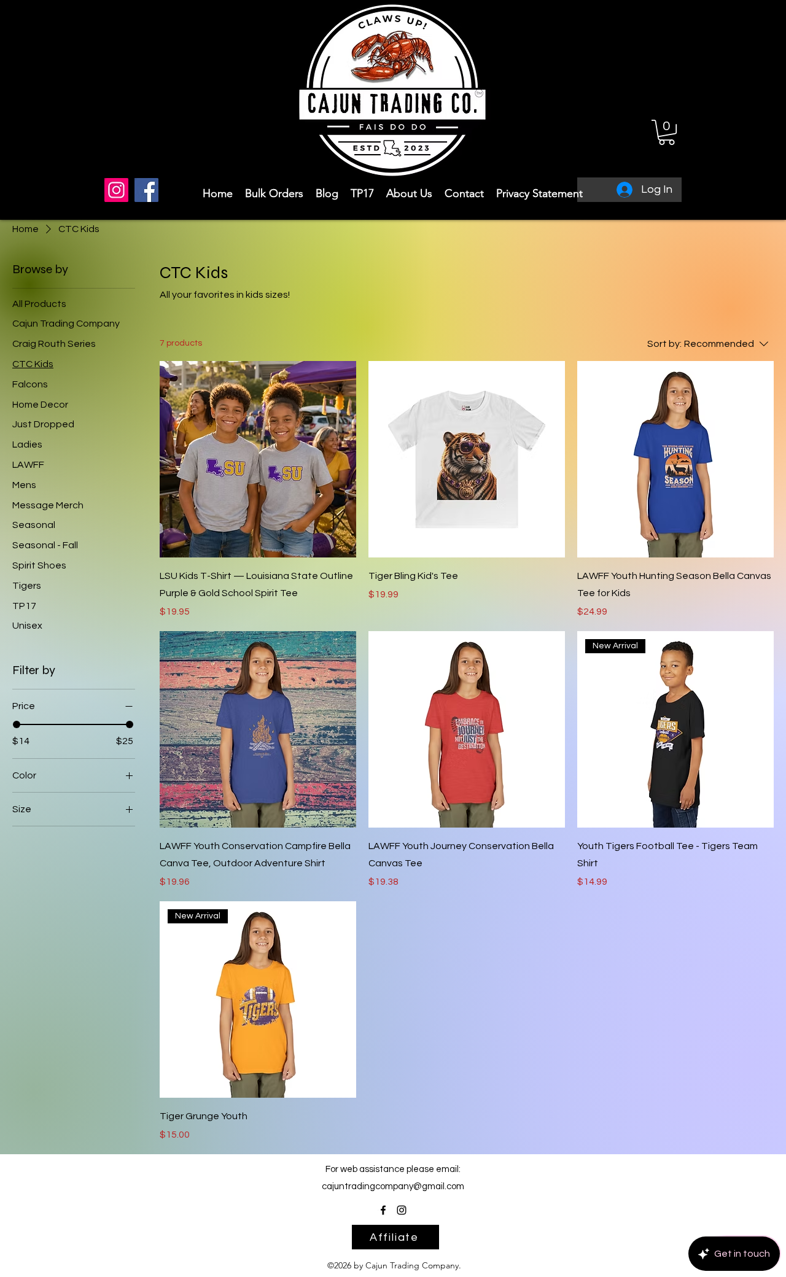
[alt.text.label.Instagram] (401, 1210)
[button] (667, 132)
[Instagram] (116, 190)
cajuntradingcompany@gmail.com (393, 1186)
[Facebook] (146, 190)
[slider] (16, 724)
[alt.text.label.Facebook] (383, 1210)
